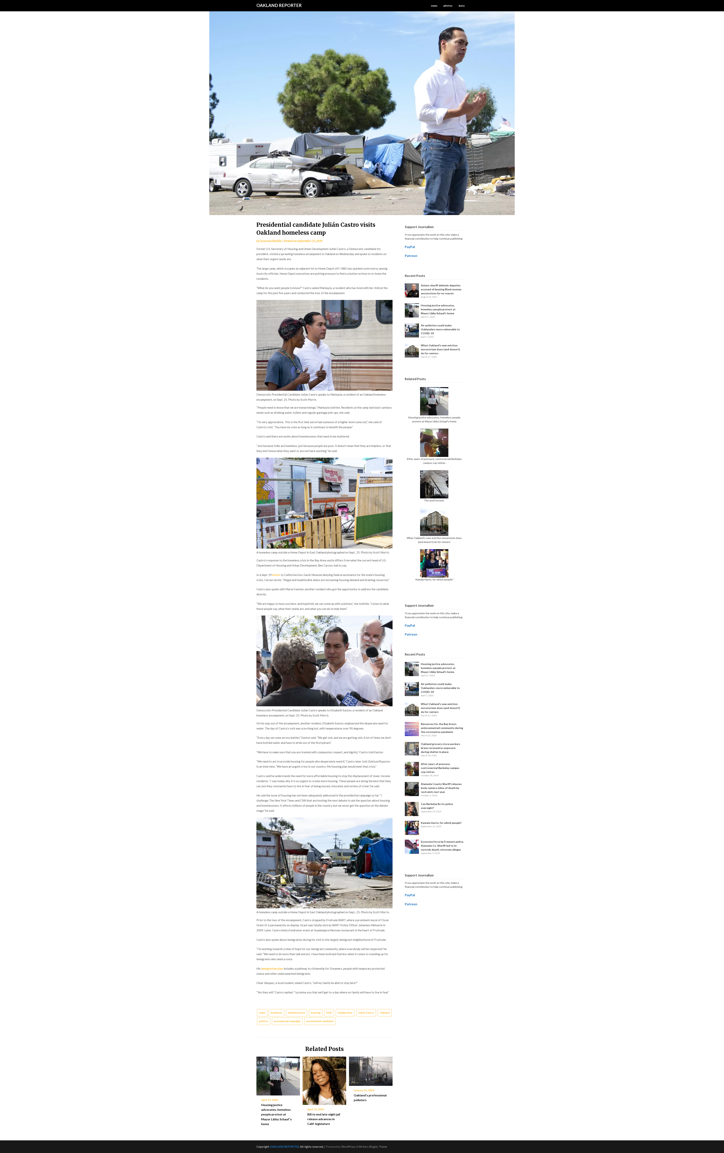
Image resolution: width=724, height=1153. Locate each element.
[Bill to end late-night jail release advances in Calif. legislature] (324, 1079)
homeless (276, 1012)
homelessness (296, 1012)
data (462, 5)
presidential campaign (287, 1021)
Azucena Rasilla (270, 241)
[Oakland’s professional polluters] (371, 1070)
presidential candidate (320, 1021)
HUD (329, 1012)
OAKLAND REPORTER (279, 5)
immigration (345, 1012)
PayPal (410, 247)
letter (276, 574)
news (434, 5)
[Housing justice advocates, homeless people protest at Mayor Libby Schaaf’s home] (278, 1074)
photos (447, 5)
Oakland (385, 1012)
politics (263, 1021)
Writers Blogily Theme (373, 1146)
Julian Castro (366, 1012)
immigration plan (272, 968)
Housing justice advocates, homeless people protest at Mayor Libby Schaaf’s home (276, 1114)
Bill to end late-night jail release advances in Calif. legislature (323, 1118)
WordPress (348, 1146)
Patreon (411, 256)
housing (316, 1012)
